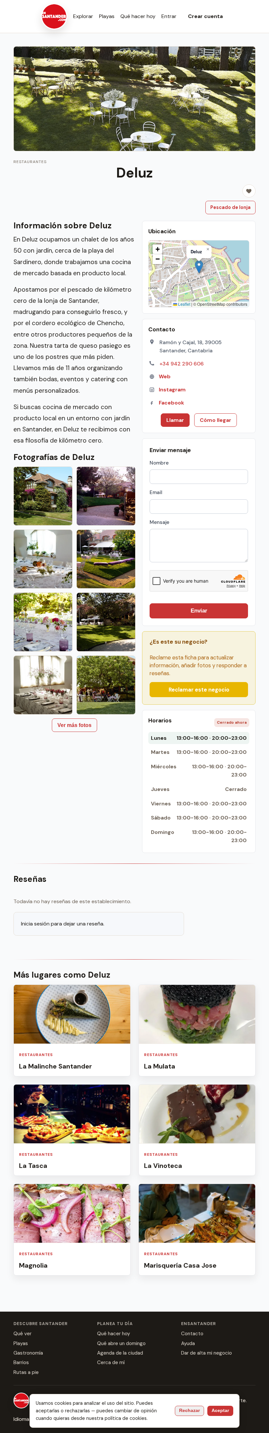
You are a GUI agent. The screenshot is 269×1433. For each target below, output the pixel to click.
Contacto (192, 1333)
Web (165, 376)
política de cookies (126, 1418)
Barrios (21, 1362)
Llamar (175, 420)
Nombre (159, 463)
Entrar (168, 16)
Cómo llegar (215, 420)
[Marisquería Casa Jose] (197, 1229)
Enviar (199, 611)
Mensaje (159, 522)
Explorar (83, 16)
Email (156, 492)
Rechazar (189, 1410)
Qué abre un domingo (121, 1343)
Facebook (171, 402)
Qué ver (22, 1333)
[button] (199, 267)
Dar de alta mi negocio (206, 1353)
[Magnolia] (72, 1229)
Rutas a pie (26, 1372)
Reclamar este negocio (199, 689)
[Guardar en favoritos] (249, 190)
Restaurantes (30, 161)
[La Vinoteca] (197, 1130)
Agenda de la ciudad (120, 1353)
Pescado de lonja (230, 207)
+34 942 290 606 (181, 363)
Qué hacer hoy (137, 16)
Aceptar (220, 1410)
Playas (106, 16)
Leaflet (183, 304)
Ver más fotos (74, 725)
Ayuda (188, 1343)
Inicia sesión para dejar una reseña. (62, 923)
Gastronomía (28, 1353)
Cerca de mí (111, 1362)
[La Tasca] (72, 1130)
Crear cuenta (205, 16)
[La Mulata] (197, 1030)
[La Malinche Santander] (72, 1030)
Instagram (172, 389)
